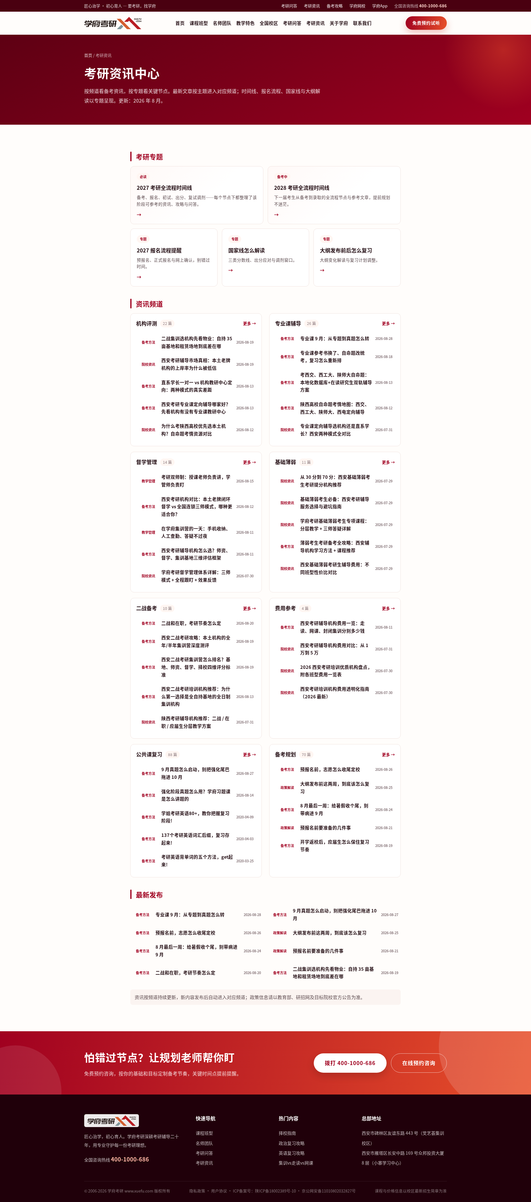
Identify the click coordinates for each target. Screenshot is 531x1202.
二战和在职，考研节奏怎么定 (198, 623)
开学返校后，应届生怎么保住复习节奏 (336, 845)
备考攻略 (335, 6)
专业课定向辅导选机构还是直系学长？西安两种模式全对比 (336, 430)
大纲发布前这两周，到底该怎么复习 (336, 787)
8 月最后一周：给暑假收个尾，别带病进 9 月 (336, 809)
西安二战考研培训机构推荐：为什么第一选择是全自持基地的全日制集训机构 (198, 696)
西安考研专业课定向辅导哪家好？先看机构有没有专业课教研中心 (198, 408)
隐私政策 (197, 1191)
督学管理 (146, 462)
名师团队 (222, 23)
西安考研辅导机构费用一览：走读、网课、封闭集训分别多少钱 (336, 627)
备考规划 (285, 754)
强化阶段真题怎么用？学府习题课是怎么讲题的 (198, 795)
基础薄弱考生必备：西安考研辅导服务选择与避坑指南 (336, 503)
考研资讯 (312, 6)
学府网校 (357, 6)
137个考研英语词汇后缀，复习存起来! (198, 839)
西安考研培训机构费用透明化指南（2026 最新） (336, 692)
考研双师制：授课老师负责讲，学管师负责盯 (198, 481)
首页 (180, 23)
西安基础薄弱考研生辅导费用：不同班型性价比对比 (336, 568)
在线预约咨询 (418, 1063)
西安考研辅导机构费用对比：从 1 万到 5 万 (336, 649)
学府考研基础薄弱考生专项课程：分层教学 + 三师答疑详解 (336, 524)
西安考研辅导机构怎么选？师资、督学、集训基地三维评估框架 (198, 554)
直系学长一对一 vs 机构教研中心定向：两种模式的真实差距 (198, 386)
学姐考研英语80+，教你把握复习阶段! (198, 817)
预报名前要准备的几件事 (336, 827)
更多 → (249, 323)
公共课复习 (149, 754)
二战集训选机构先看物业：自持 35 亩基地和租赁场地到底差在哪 (198, 342)
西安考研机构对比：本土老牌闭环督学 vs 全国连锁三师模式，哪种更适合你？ (198, 506)
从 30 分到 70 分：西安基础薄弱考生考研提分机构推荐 (336, 481)
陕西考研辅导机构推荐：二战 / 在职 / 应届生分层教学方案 (198, 722)
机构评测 (146, 323)
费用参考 (285, 608)
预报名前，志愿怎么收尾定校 (336, 769)
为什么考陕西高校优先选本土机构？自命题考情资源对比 (198, 430)
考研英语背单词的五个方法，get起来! (198, 860)
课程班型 (199, 23)
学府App (379, 6)
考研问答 (289, 6)
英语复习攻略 (292, 1153)
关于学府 (339, 23)
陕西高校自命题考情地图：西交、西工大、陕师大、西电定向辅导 (336, 408)
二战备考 (146, 608)
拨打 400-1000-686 (350, 1063)
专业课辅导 (288, 323)
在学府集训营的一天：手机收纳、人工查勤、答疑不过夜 (198, 532)
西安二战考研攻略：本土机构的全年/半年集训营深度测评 (198, 641)
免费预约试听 (426, 23)
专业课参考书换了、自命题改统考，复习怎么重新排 (336, 356)
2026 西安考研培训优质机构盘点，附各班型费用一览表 (336, 671)
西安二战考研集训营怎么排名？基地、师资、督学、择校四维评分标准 (198, 666)
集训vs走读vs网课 (296, 1163)
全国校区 (269, 23)
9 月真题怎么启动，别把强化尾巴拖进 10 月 (198, 773)
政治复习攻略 (292, 1143)
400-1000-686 (433, 6)
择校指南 (287, 1133)
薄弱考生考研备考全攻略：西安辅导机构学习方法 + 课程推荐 (336, 546)
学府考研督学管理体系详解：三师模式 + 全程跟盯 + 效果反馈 (198, 576)
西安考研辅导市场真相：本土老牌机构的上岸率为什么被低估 (198, 364)
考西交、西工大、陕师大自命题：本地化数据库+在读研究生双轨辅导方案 (336, 382)
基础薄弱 (285, 462)
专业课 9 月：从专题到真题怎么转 (336, 338)
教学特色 (245, 23)
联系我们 (362, 23)
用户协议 (219, 1191)
